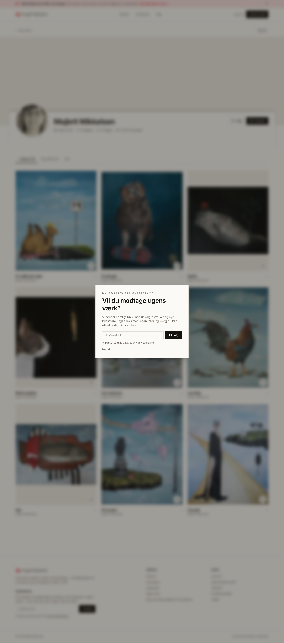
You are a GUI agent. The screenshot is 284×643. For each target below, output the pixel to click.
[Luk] (182, 291)
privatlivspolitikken (144, 342)
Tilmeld (173, 335)
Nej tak (106, 349)
